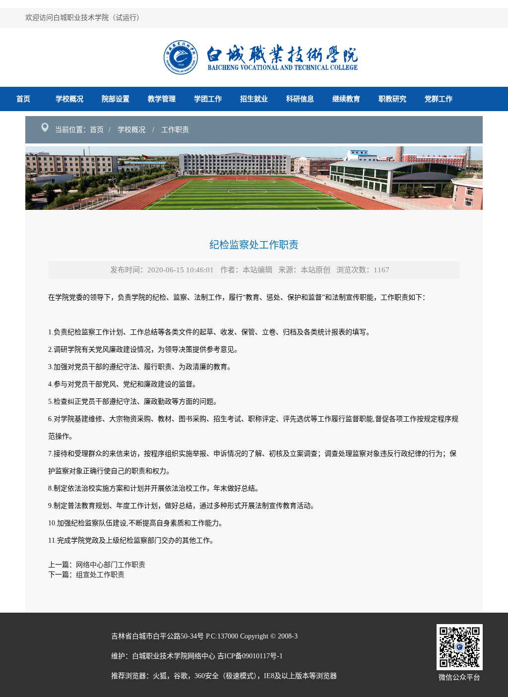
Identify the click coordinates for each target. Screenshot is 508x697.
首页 (23, 99)
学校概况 (69, 99)
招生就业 (254, 99)
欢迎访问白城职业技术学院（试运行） (84, 17)
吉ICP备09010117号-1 (250, 656)
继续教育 (346, 99)
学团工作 (208, 99)
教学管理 (162, 99)
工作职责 (175, 129)
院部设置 (115, 99)
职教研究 (392, 99)
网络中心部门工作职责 (110, 565)
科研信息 (300, 99)
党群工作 (438, 99)
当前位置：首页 (79, 129)
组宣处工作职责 (100, 574)
